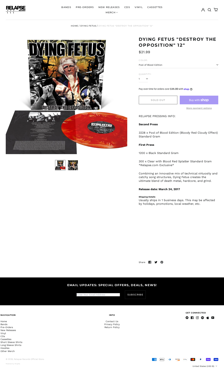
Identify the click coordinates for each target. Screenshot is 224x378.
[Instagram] (197, 317)
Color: (143, 60)
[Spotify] (202, 317)
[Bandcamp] (187, 317)
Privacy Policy (112, 324)
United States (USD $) (204, 366)
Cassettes (155, 7)
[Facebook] (192, 317)
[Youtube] (212, 317)
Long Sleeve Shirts (10, 345)
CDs (127, 7)
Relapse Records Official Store (29, 359)
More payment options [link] (199, 108)
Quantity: (145, 74)
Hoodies (4, 348)
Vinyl (139, 7)
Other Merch (7, 351)
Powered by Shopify (13, 364)
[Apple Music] (207, 317)
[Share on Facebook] (149, 262)
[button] (209, 9)
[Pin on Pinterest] (161, 262)
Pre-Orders (85, 7)
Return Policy (112, 327)
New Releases (109, 7)
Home (74, 26)
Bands (66, 7)
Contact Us (112, 321)
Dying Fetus (88, 26)
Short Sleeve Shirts (11, 342)
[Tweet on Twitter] (155, 262)
